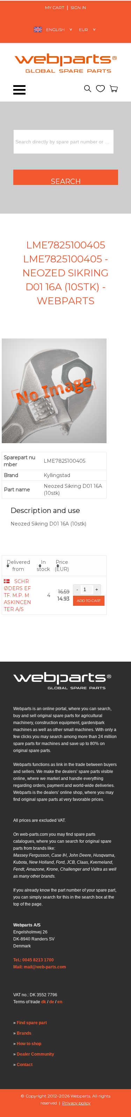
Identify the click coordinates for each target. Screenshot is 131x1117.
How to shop (29, 1043)
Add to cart (89, 600)
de (51, 1001)
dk (43, 1001)
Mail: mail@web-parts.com (39, 967)
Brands (24, 1033)
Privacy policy (76, 1102)
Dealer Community (35, 1054)
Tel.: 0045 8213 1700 (33, 960)
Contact (24, 1064)
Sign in (78, 7)
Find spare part (32, 1022)
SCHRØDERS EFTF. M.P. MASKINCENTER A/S (17, 595)
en (59, 1001)
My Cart (54, 7)
